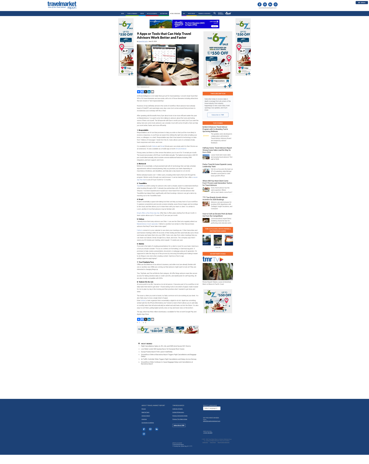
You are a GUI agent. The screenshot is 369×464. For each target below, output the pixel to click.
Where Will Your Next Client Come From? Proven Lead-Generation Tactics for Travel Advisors (217, 183)
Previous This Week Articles (179, 419)
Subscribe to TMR (218, 115)
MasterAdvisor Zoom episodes (147, 224)
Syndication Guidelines (148, 422)
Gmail (162, 146)
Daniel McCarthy (143, 41)
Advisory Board (146, 415)
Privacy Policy (213, 442)
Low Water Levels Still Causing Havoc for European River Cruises (162, 349)
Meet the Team (145, 412)
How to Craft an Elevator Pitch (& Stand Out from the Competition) (217, 215)
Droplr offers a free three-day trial (148, 213)
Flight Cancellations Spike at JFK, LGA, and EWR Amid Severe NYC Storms (166, 346)
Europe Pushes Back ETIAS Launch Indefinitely (156, 352)
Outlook (154, 146)
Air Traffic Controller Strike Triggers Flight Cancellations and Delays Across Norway (168, 359)
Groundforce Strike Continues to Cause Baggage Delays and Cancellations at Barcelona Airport (167, 363)
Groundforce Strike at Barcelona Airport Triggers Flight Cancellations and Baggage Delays (168, 355)
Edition (363, 2)
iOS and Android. (181, 149)
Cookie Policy (205, 442)
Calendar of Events (177, 409)
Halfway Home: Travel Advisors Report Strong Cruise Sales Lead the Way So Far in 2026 (217, 150)
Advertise (144, 419)
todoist (143, 300)
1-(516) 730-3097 (207, 433)
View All (217, 247)
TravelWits (140, 186)
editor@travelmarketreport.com (211, 421)
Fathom (139, 230)
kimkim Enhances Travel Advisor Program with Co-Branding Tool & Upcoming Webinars (215, 129)
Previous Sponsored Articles (179, 415)
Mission (144, 409)
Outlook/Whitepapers (178, 412)
